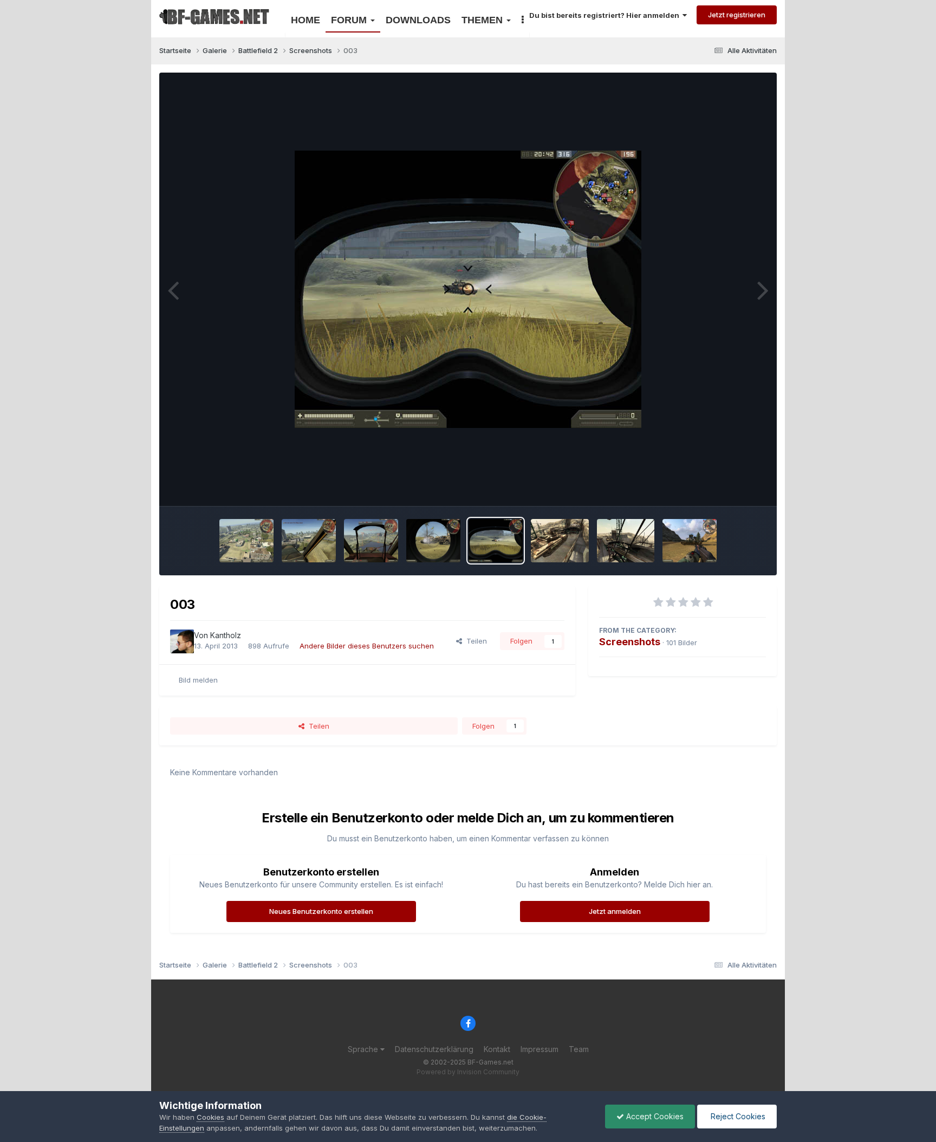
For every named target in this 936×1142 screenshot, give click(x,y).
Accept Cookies (654, 1116)
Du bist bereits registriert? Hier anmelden (605, 15)
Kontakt (497, 1049)
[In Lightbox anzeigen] (468, 289)
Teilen (474, 641)
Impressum (539, 1049)
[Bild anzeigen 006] (309, 540)
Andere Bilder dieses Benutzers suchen (367, 645)
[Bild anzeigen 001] (626, 540)
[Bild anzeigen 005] (371, 540)
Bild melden (198, 680)
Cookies (210, 1117)
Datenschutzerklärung (434, 1049)
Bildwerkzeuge (727, 486)
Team (579, 1049)
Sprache (364, 1049)
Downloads (418, 20)
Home (305, 20)
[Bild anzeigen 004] (433, 540)
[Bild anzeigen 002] (560, 540)
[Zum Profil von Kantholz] (182, 641)
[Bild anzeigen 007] (246, 540)
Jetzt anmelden (615, 911)
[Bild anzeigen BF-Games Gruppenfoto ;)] (689, 540)
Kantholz (225, 635)
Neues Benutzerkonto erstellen (321, 911)
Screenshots (629, 641)
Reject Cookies (736, 1116)
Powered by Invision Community (468, 1072)
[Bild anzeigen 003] (496, 540)
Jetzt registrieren (736, 14)
